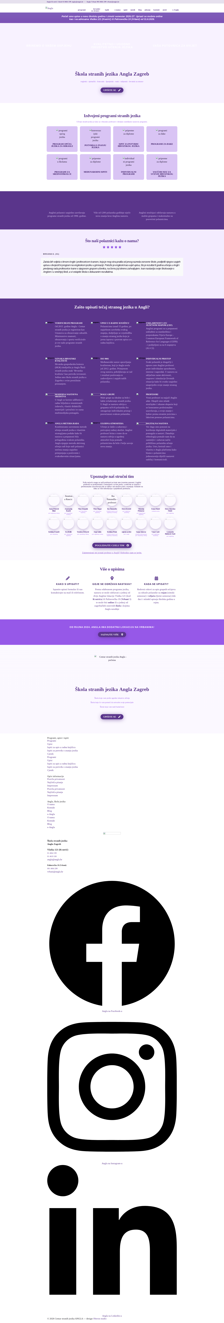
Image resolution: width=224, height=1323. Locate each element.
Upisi (49, 744)
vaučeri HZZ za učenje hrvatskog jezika (162, 174)
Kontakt (51, 807)
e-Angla (51, 814)
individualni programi (128, 173)
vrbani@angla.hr (113, 2)
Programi (51, 740)
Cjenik (50, 753)
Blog (49, 811)
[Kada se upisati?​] (156, 578)
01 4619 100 (52, 856)
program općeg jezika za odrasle (62, 145)
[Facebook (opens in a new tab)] (172, 2)
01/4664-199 (67, 2)
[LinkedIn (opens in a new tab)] (176, 2)
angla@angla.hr (78, 2)
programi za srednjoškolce (62, 173)
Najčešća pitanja (55, 782)
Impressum (52, 785)
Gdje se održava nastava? (112, 584)
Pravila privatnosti (56, 779)
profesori (152, 394)
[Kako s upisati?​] (68, 578)
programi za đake (162, 144)
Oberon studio (100, 1318)
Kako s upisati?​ (67, 584)
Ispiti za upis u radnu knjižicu (61, 747)
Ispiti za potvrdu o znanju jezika (62, 750)
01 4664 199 (52, 853)
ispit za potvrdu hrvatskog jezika (128, 145)
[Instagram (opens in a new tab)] (174, 2)
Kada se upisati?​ (156, 584)
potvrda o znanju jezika (95, 146)
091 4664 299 (52, 868)
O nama (51, 804)
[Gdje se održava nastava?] (112, 578)
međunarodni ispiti (95, 172)
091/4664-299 (102, 2)
